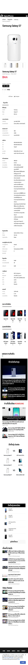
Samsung (16, 19)
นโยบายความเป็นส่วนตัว (8, 657)
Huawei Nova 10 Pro (12, 529)
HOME (4, 651)
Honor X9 (11, 516)
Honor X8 (10, 535)
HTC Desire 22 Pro (12, 522)
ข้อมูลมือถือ (10, 19)
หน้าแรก (4, 19)
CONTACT (23, 651)
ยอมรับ (22, 662)
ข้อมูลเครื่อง (5, 103)
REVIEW (8, 651)
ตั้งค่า (19, 659)
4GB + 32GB (6, 86)
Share (11, 96)
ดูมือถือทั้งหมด (14, 541)
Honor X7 (11, 509)
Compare (17, 96)
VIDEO (18, 651)
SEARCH (13, 651)
